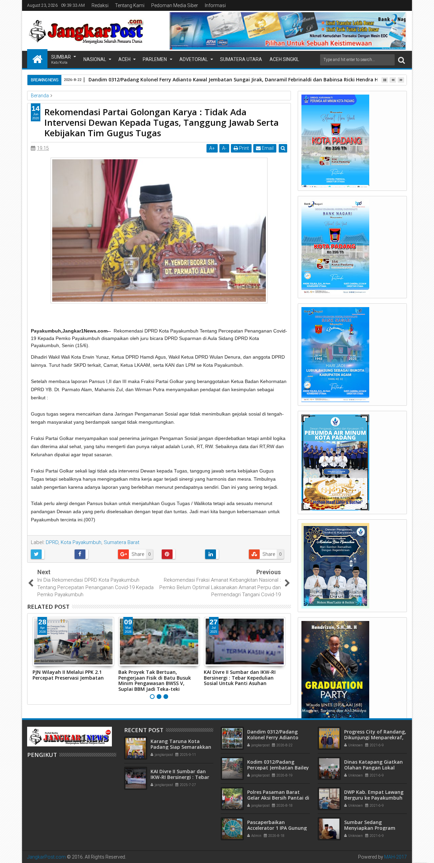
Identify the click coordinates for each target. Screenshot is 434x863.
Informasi (215, 5)
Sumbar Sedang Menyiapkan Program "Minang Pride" (369, 828)
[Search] (401, 59)
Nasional (94, 59)
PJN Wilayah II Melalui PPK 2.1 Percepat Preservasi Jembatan (68, 675)
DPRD (52, 542)
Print (243, 148)
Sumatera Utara (241, 59)
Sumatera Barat (121, 542)
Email (267, 148)
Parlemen (155, 59)
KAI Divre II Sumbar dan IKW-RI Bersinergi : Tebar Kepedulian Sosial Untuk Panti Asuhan (240, 678)
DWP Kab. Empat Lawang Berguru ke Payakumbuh (373, 795)
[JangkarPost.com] (37, 58)
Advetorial (193, 59)
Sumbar (61, 59)
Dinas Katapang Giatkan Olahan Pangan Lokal (373, 765)
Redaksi (100, 5)
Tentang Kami (129, 5)
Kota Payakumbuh (81, 542)
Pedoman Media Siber (174, 5)
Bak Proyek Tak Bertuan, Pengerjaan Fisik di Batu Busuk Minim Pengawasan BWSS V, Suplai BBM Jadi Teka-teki (154, 680)
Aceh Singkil (284, 59)
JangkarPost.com (46, 857)
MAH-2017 (395, 857)
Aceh (124, 59)
